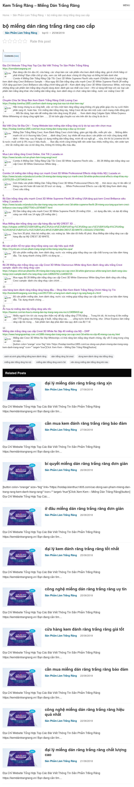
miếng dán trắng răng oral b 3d (51, 362)
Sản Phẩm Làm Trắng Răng (28, 15)
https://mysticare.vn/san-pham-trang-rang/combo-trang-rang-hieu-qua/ (38, 249)
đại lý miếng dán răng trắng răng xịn (78, 383)
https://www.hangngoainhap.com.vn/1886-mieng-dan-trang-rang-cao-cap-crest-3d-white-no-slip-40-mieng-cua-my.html (61, 334)
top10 (45, 32)
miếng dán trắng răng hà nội (17, 362)
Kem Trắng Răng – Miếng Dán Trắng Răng (41, 5)
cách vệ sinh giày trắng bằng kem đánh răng (25, 356)
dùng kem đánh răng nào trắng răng (96, 356)
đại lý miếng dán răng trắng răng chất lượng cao (85, 752)
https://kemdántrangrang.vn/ (17, 68)
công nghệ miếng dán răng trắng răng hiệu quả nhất (84, 712)
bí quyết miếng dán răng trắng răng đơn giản (86, 463)
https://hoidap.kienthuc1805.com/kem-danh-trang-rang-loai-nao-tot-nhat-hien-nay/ (43, 103)
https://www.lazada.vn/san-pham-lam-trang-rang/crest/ (30, 157)
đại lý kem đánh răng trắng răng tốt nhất (82, 548)
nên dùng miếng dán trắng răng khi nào (89, 362)
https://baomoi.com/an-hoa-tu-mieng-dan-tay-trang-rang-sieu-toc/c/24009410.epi (43, 312)
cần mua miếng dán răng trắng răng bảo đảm (86, 669)
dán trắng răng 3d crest (62, 356)
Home (6, 15)
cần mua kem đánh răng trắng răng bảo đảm (86, 423)
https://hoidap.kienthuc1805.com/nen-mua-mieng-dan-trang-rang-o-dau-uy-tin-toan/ (44, 129)
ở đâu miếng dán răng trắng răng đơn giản (84, 508)
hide (16, 56)
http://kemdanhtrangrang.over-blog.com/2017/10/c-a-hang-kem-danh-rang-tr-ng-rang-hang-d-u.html (52, 293)
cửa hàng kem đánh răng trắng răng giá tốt (84, 629)
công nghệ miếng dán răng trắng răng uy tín (86, 589)
